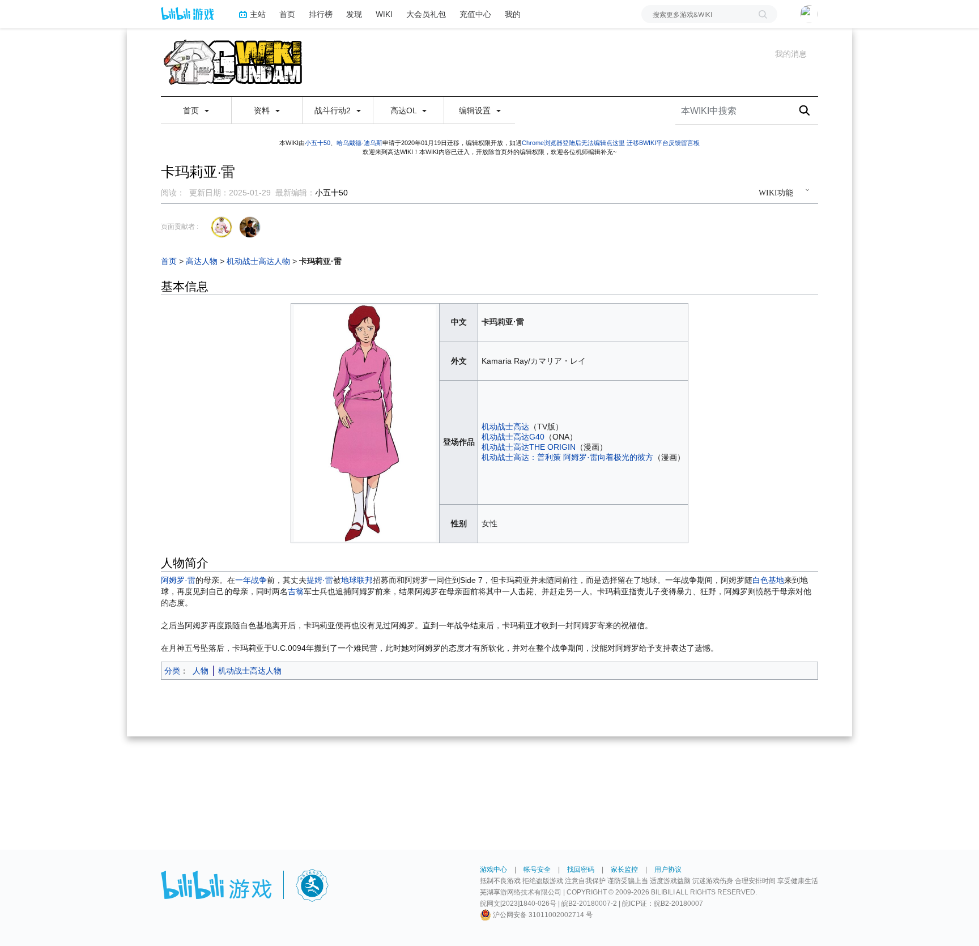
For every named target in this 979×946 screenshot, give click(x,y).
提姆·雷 (320, 580)
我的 (513, 14)
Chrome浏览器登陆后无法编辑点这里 (573, 142)
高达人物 (202, 261)
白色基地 (768, 580)
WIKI (384, 14)
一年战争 (251, 580)
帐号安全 (537, 869)
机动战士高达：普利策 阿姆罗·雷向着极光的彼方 (567, 457)
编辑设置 (476, 110)
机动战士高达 (505, 426)
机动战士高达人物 (258, 261)
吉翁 (296, 591)
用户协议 (668, 869)
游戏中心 (493, 869)
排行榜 (321, 14)
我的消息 (791, 53)
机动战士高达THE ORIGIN (529, 446)
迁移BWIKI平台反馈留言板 (663, 142)
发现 (354, 14)
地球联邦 (357, 580)
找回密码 (580, 869)
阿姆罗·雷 (178, 580)
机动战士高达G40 (513, 436)
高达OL (404, 110)
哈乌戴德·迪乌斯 (359, 142)
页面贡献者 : (179, 227)
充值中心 (475, 14)
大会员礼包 (426, 14)
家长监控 (624, 869)
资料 (263, 110)
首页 (287, 14)
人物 (200, 670)
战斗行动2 (333, 110)
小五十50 (317, 142)
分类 (172, 670)
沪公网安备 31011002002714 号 (542, 915)
